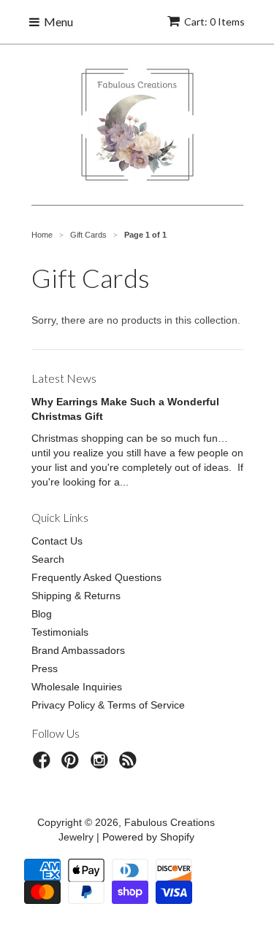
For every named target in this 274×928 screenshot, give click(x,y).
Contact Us (57, 541)
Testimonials (59, 632)
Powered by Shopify (148, 837)
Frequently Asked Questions (96, 577)
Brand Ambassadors (78, 650)
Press (44, 668)
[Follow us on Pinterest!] (72, 764)
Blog (41, 614)
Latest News (63, 378)
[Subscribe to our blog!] (130, 764)
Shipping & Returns (76, 595)
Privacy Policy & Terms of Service (108, 705)
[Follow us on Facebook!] (44, 764)
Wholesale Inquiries (76, 687)
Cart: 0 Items (214, 21)
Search (47, 559)
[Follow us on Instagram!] (102, 764)
